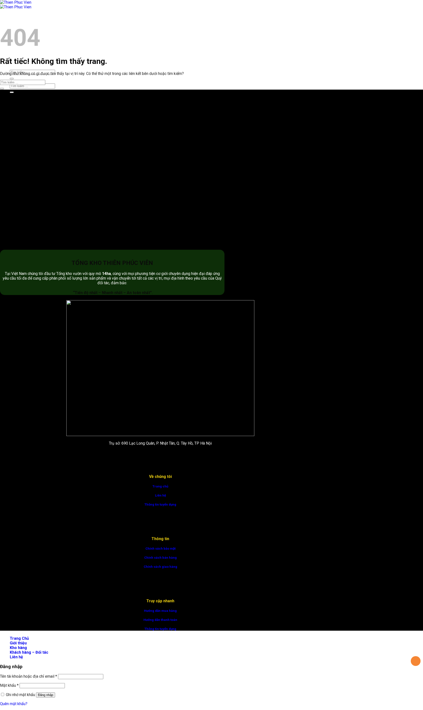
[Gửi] (12, 78)
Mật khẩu (9, 685)
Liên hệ (160, 495)
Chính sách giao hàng (160, 566)
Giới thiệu (18, 643)
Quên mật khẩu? (13, 703)
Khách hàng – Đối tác (29, 652)
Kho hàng (18, 647)
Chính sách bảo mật (160, 548)
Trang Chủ (19, 18)
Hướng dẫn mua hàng (160, 611)
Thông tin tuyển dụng (160, 504)
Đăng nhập (45, 695)
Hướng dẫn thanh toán (160, 620)
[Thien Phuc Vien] (15, 4)
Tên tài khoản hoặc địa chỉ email (28, 676)
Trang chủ (160, 486)
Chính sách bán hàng (160, 557)
